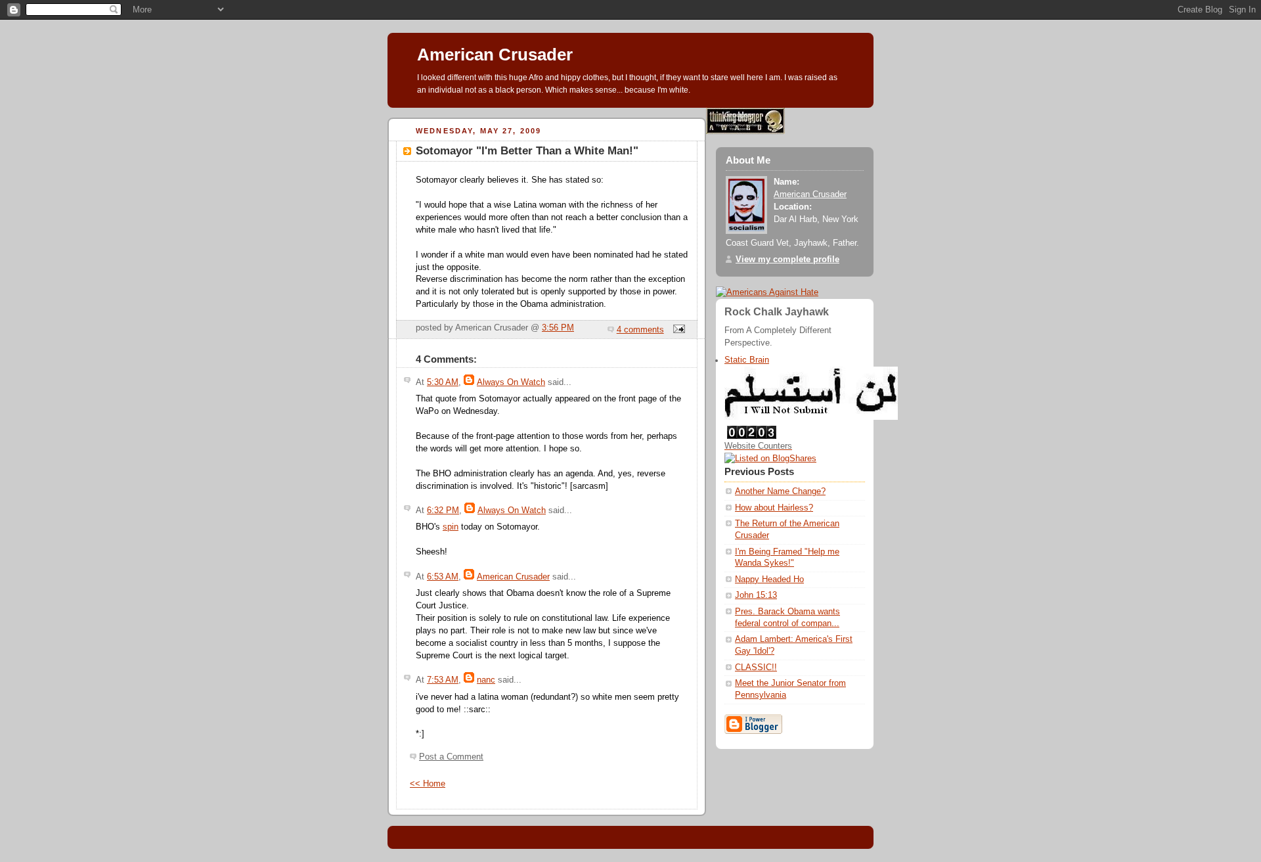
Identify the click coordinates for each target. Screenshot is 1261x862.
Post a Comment (451, 756)
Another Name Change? (780, 491)
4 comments (640, 329)
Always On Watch (511, 382)
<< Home (427, 783)
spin (450, 527)
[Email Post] (677, 329)
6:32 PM (443, 510)
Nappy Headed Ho (769, 579)
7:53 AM (442, 680)
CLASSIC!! (756, 667)
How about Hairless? (774, 507)
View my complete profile (787, 259)
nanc (486, 680)
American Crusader (495, 54)
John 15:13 (756, 595)
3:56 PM (558, 327)
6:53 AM (442, 576)
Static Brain (746, 360)
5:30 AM (442, 382)
